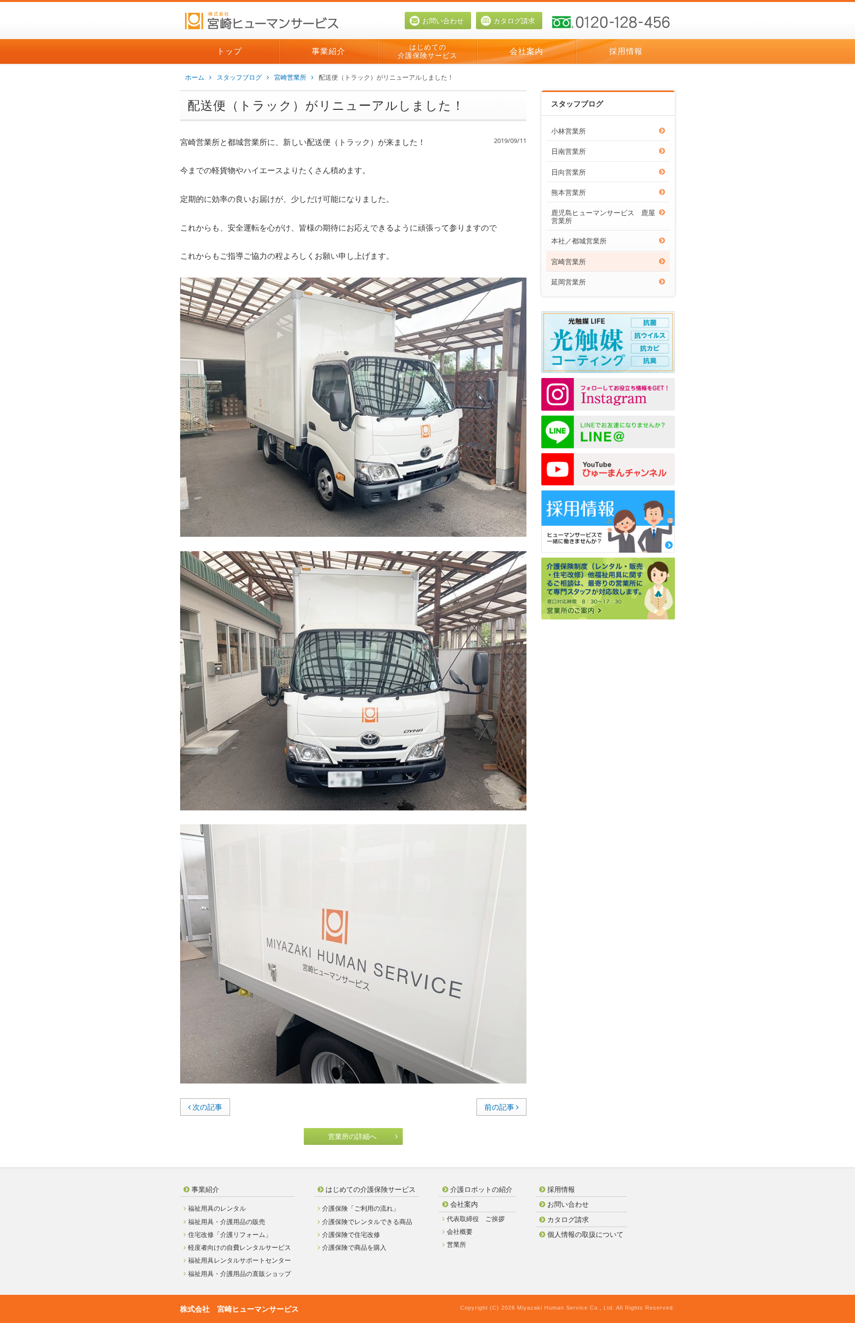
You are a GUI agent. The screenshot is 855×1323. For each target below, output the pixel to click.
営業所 (456, 1244)
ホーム (194, 77)
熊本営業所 (568, 192)
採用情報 (626, 51)
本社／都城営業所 (579, 240)
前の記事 (499, 1107)
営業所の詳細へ (352, 1136)
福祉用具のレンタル (217, 1208)
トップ (229, 51)
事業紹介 (328, 51)
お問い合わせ (443, 20)
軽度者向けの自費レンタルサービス (239, 1247)
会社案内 (526, 51)
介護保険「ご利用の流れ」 (360, 1208)
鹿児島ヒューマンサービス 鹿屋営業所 (603, 216)
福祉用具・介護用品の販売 (226, 1221)
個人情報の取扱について (585, 1234)
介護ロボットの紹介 (481, 1189)
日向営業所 (568, 172)
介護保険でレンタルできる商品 (367, 1221)
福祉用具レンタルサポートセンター (239, 1260)
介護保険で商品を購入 (354, 1247)
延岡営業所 (568, 281)
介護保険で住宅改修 (351, 1234)
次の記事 (207, 1107)
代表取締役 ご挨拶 (476, 1218)
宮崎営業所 (290, 77)
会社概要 (460, 1231)
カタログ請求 (514, 20)
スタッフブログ (239, 77)
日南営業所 (568, 151)
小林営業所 (568, 131)
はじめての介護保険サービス (427, 51)
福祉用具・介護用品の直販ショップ (239, 1273)
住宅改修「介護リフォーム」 (230, 1234)
